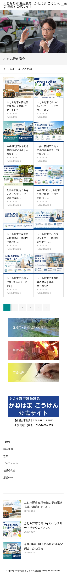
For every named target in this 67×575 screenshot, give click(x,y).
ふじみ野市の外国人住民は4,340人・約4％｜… (17, 282)
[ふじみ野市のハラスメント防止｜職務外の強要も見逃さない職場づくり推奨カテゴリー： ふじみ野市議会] (49, 219)
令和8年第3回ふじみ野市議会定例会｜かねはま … (18, 150)
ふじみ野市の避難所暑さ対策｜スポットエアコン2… (47, 282)
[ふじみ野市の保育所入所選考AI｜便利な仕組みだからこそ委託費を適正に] (18, 219)
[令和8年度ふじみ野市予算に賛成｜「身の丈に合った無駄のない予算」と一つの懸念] (49, 175)
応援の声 (8, 477)
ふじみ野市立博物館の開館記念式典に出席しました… (17, 106)
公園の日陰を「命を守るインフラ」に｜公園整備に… (17, 194)
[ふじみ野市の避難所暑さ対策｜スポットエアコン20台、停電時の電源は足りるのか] (49, 263)
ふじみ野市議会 (14, 161)
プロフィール (10, 463)
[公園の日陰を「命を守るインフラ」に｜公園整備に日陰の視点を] (18, 175)
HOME (7, 442)
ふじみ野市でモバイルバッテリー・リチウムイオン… (47, 106)
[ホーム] (4, 69)
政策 (5, 456)
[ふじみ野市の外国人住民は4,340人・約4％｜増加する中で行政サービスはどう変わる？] (18, 263)
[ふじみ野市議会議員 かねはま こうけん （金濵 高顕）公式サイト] (35, 6)
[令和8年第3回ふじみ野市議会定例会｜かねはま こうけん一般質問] (18, 131)
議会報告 (8, 449)
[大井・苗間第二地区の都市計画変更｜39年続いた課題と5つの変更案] (49, 131)
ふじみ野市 (12, 117)
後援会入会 (9, 470)
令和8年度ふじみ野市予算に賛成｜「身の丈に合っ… (48, 194)
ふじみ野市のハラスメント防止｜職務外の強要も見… (47, 238)
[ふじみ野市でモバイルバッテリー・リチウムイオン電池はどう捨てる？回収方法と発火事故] (49, 87)
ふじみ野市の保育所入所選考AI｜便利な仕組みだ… (17, 238)
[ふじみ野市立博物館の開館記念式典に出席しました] (18, 87)
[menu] (62, 5)
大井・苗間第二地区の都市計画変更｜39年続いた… (48, 150)
